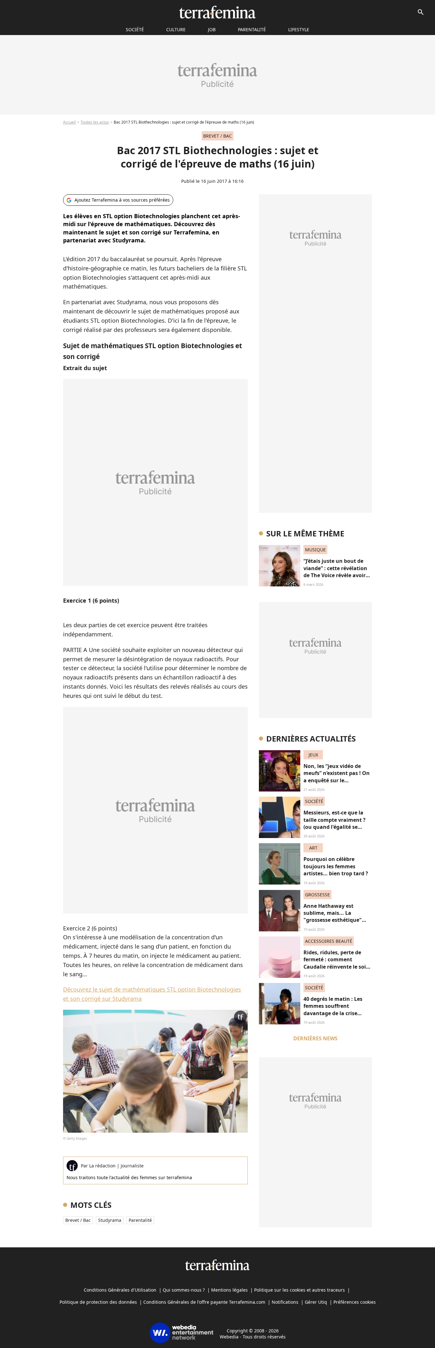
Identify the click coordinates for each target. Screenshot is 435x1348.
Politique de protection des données (98, 1302)
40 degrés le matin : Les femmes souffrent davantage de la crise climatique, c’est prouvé (333, 1009)
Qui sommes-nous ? (184, 1290)
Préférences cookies (354, 1302)
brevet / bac (78, 1220)
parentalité (140, 1220)
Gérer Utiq (316, 1302)
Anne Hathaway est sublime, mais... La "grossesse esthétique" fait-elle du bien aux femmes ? (332, 920)
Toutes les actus (95, 122)
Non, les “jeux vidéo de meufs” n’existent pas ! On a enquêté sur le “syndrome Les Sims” (336, 777)
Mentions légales (229, 1290)
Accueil (69, 122)
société (135, 29)
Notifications (285, 1302)
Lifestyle (298, 29)
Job (212, 29)
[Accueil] (217, 12)
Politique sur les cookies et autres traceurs (299, 1290)
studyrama (109, 1220)
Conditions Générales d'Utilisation (120, 1290)
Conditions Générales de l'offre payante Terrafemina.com (204, 1302)
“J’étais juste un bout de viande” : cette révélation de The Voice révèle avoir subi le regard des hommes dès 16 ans (337, 575)
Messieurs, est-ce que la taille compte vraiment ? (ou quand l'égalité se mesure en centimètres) (334, 823)
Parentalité (252, 29)
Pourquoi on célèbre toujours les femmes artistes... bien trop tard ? (335, 866)
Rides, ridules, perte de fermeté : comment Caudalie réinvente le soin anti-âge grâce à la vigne (336, 963)
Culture (176, 29)
